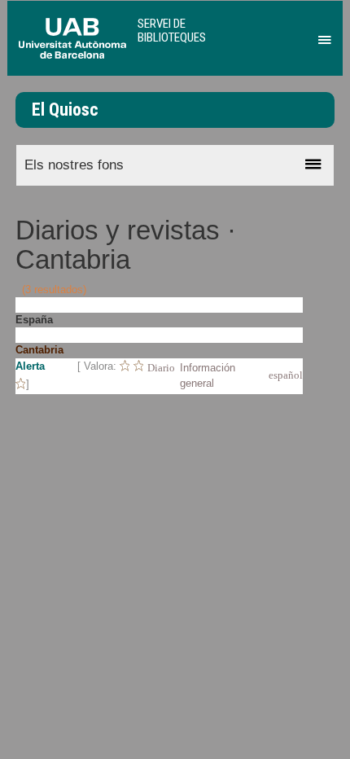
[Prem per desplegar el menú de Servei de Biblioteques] (322, 36)
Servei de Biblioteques (172, 30)
